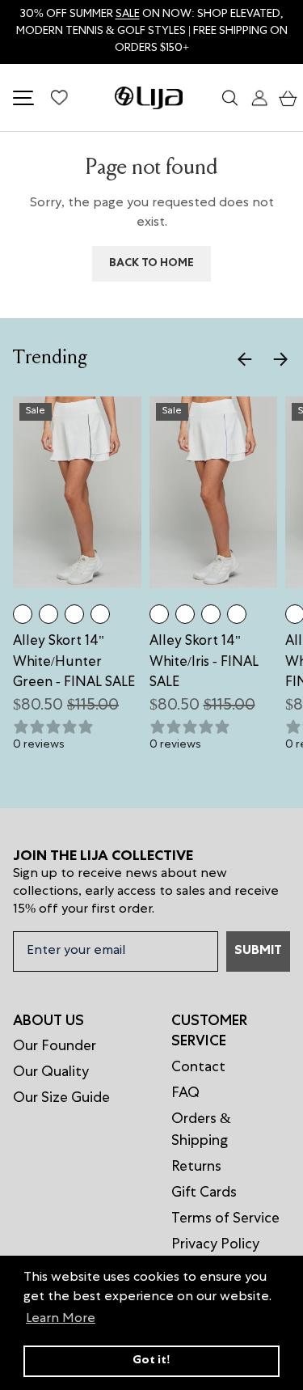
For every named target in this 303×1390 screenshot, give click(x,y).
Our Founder (54, 1047)
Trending (49, 359)
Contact (198, 1068)
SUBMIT (258, 951)
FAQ (185, 1094)
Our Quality (51, 1073)
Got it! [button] (151, 1361)
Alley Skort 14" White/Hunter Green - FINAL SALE (74, 662)
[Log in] (256, 98)
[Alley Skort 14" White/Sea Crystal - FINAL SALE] (100, 614)
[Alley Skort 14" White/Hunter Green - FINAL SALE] (22, 614)
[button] (284, 98)
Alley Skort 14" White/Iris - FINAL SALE (204, 662)
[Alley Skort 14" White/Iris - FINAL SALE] (48, 614)
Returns (196, 1167)
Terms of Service (225, 1219)
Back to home (151, 263)
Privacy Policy (215, 1245)
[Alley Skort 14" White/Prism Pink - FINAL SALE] (74, 614)
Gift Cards (204, 1193)
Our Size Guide (61, 1098)
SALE (128, 14)
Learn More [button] (60, 1319)
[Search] (227, 98)
